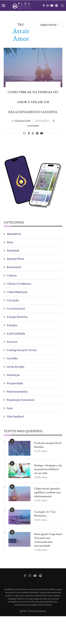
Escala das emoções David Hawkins (47, 444)
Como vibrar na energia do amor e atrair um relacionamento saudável (33, 102)
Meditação (13, 375)
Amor (10, 242)
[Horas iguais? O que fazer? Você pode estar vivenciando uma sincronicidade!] (19, 539)
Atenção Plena (15, 258)
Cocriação (13, 300)
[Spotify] (56, 5)
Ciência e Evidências (19, 283)
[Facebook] (44, 5)
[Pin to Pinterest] (37, 133)
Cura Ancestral (16, 308)
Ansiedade (13, 250)
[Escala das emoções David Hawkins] (19, 448)
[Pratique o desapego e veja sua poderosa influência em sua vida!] (19, 470)
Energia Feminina (17, 316)
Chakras (12, 275)
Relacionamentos (17, 391)
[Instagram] (47, 5)
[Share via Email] (41, 133)
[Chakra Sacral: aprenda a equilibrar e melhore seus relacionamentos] (19, 493)
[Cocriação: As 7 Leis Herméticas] (19, 517)
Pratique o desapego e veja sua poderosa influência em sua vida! (48, 469)
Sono (10, 408)
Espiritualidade (16, 333)
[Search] (62, 5)
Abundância (14, 233)
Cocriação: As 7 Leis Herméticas (45, 513)
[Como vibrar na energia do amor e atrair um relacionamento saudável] (33, 67)
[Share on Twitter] (33, 133)
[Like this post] (24, 133)
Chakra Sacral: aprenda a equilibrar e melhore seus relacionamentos (47, 492)
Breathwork (14, 267)
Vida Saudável (15, 416)
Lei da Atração (15, 366)
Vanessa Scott (22, 120)
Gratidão (12, 358)
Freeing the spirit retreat (22, 350)
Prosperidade (15, 383)
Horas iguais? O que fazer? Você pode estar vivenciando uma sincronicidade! (48, 539)
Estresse (12, 341)
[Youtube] (51, 5)
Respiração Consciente (20, 399)
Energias (12, 325)
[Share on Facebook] (29, 133)
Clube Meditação (17, 292)
